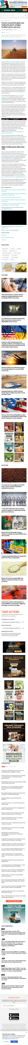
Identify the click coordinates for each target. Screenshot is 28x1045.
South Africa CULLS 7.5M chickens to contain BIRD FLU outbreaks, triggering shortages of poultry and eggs (13, 603)
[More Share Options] (9, 32)
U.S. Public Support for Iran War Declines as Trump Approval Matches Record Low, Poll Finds (13, 865)
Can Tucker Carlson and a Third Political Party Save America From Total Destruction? (13, 961)
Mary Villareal (9, 29)
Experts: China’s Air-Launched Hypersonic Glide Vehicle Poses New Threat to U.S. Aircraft (12, 813)
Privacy (8, 1025)
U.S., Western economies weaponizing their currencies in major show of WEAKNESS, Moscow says (12, 320)
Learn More (6, 1041)
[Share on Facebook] (5, 32)
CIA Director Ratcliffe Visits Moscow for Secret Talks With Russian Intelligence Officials (12, 771)
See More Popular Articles (14, 901)
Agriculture (7, 20)
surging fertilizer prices (6, 208)
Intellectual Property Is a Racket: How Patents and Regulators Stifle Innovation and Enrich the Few (13, 844)
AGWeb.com (4, 235)
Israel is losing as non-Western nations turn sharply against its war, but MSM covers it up (13, 369)
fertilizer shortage (5, 35)
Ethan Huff (9, 316)
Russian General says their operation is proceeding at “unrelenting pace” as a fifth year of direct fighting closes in (13, 777)
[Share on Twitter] (7, 32)
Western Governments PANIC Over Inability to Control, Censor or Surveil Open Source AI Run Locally (13, 953)
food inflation (17, 35)
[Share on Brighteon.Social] (2, 32)
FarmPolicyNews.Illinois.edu (7, 237)
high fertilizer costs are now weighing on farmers (13, 61)
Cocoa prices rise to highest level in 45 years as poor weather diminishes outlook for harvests (12, 486)
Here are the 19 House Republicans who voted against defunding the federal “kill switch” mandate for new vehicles (13, 416)
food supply (15, 37)
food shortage (10, 37)
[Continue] (25, 1005)
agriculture (6, 34)
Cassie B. (9, 389)
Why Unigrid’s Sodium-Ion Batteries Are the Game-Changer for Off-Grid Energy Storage (13, 793)
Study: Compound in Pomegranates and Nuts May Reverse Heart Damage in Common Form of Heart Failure (13, 881)
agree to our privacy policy (11, 1038)
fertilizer (17, 34)
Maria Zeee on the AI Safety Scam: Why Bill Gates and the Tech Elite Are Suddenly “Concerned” (13, 870)
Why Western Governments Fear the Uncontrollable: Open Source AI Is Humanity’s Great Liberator (12, 834)
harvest (19, 37)
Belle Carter (9, 340)
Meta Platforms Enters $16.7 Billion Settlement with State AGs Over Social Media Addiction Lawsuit (12, 788)
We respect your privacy (14, 1009)
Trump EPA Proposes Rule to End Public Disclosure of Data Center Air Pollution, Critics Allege (13, 839)
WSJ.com (3, 239)
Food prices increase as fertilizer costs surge (11, 197)
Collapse (10, 34)
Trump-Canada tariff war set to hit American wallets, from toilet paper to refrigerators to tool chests (12, 855)
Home (2, 20)
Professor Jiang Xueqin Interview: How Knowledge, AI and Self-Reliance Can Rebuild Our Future (13, 978)
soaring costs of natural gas (16, 136)
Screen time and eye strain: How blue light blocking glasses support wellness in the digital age (13, 886)
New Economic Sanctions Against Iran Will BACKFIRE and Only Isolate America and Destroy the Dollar (12, 987)
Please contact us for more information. (9, 635)
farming (14, 34)
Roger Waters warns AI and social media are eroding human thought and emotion (13, 782)
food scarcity (4, 37)
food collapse (11, 35)
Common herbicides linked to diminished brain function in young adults (13, 556)
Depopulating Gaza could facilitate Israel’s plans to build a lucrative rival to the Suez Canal (13, 392)
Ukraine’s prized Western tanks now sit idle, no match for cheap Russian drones (12, 818)
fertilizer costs (22, 34)
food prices (23, 35)
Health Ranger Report (7, 926)
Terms (11, 1025)
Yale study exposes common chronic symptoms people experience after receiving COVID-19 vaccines (12, 296)
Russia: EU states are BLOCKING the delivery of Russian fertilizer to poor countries (12, 579)
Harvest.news (7, 230)
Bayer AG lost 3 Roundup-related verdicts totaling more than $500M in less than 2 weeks (14, 534)
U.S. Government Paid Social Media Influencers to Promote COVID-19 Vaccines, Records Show (13, 849)
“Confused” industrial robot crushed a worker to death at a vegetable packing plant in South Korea (13, 510)
